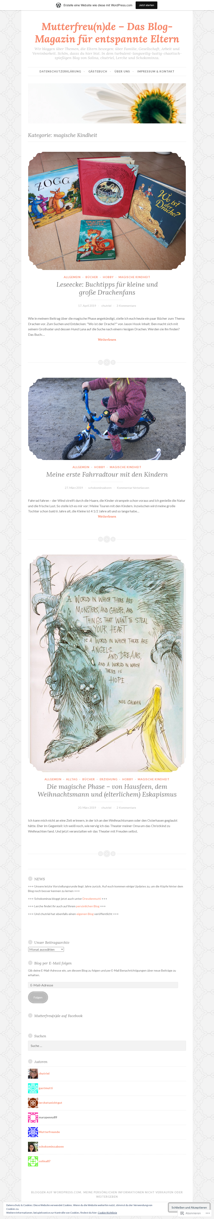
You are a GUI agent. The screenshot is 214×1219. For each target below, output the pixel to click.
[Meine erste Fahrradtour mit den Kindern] (107, 419)
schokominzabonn (100, 487)
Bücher (91, 277)
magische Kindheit (134, 277)
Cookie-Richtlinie (107, 1212)
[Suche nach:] (107, 1046)
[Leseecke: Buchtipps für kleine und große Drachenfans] (107, 211)
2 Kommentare (126, 807)
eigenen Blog (85, 914)
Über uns (122, 71)
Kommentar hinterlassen (133, 487)
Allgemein (72, 277)
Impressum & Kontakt (156, 71)
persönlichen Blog (87, 906)
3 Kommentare (126, 305)
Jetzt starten (146, 5)
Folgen (38, 997)
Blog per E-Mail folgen (53, 963)
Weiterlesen (72, 339)
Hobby (108, 277)
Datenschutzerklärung (60, 71)
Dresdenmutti (92, 898)
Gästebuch (97, 71)
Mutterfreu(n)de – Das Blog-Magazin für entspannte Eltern (107, 32)
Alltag (72, 779)
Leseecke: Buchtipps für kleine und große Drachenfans (107, 288)
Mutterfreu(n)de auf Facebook (58, 1015)
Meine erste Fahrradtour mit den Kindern (107, 474)
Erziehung (108, 779)
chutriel (106, 305)
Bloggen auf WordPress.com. (56, 1192)
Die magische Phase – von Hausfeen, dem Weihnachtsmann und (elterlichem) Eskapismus (107, 790)
